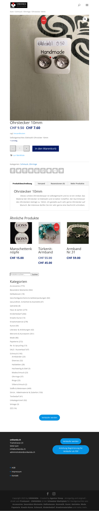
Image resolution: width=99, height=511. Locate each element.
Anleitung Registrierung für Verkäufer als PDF (71, 449)
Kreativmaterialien (64, 507)
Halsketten (16, 364)
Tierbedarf (14, 396)
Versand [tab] (41, 183)
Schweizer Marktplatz (57, 501)
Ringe (14, 380)
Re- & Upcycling (16, 345)
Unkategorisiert (16, 400)
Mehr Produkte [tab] (77, 183)
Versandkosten (19, 133)
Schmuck (18, 11)
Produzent (24, 501)
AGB (13, 467)
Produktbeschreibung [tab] (22, 183)
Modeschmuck (18, 372)
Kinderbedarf (16, 314)
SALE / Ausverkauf (17, 349)
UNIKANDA (33, 498)
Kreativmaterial (16, 321)
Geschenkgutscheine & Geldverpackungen (28, 298)
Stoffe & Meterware (18, 388)
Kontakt (15, 475)
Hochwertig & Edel (20, 368)
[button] (85, 19)
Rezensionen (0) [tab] (58, 183)
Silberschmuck (18, 384)
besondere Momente (33, 504)
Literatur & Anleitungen (20, 329)
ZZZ (11, 408)
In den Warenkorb (45, 148)
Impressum (17, 471)
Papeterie (14, 341)
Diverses (15, 360)
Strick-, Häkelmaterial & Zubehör (24, 392)
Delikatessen (15, 294)
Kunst (12, 325)
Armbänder (17, 356)
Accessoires (15, 286)
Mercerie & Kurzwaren (19, 333)
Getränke (14, 306)
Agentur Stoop (56, 498)
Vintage (13, 404)
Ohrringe (26, 11)
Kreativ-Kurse (16, 318)
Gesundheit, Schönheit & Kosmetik (25, 302)
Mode (12, 337)
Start (12, 11)
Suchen (35, 274)
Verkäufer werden (49, 417)
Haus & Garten (16, 310)
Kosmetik (60, 504)
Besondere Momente (19, 290)
